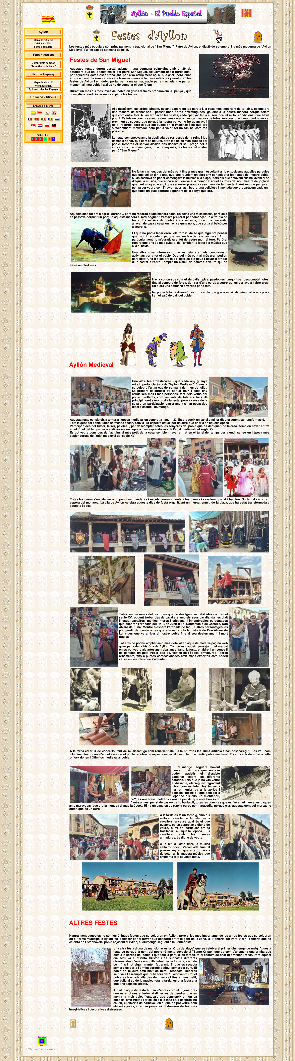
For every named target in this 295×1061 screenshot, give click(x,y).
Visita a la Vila (43, 43)
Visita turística (43, 85)
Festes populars (43, 47)
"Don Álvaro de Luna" (43, 66)
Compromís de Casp (43, 63)
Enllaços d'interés (43, 106)
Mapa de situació (43, 40)
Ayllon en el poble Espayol (43, 89)
